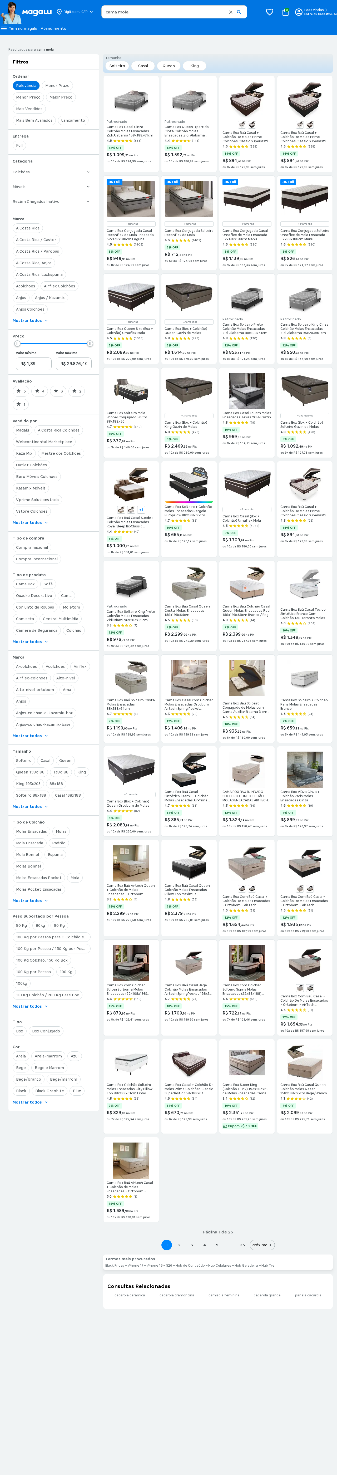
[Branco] (242, 125)
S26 (169, 1265)
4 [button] (204, 1244)
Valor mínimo (26, 353)
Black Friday (115, 1265)
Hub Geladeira (246, 1265)
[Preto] (252, 125)
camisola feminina (224, 1295)
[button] (231, 12)
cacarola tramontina (177, 1295)
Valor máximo (66, 353)
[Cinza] (131, 510)
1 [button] (167, 1244)
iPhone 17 (135, 1265)
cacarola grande (267, 1295)
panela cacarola (308, 1295)
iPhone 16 (155, 1265)
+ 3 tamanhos (189, 322)
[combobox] (174, 11)
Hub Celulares (219, 1265)
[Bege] (121, 510)
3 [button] (192, 1244)
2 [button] (179, 1244)
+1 (141, 510)
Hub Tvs (268, 1265)
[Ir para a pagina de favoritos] (269, 12)
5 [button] (217, 1244)
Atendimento (53, 28)
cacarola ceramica (130, 1295)
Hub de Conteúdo (190, 1265)
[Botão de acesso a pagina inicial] (25, 12)
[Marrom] (310, 125)
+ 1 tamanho (131, 224)
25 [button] (242, 1244)
